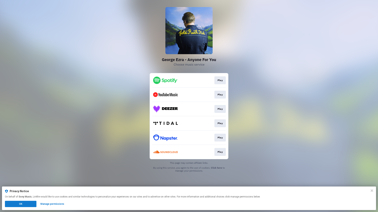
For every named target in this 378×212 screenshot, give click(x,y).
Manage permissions (52, 204)
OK (20, 204)
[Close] (372, 190)
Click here (216, 167)
